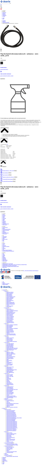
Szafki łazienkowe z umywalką (12, 369)
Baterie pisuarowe (9, 295)
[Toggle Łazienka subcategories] (6, 290)
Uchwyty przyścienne (10, 404)
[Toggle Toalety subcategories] (7, 351)
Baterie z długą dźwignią (11, 303)
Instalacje (3, 21)
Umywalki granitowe (10, 344)
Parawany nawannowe (10, 331)
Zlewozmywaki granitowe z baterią (12, 444)
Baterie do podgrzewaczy (11, 437)
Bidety (8, 359)
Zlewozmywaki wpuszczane (11, 416)
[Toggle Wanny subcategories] (7, 335)
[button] (21, 8)
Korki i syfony (9, 306)
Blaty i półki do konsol (10, 372)
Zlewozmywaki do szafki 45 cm (12, 422)
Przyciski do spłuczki (10, 358)
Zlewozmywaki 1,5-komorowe (12, 429)
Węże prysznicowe (10, 315)
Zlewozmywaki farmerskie (11, 419)
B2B (3, 463)
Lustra (8, 401)
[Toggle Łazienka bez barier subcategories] (11, 399)
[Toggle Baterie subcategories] (7, 291)
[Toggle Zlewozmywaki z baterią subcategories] (13, 443)
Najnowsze (4, 457)
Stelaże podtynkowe (10, 357)
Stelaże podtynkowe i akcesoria (12, 396)
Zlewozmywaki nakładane (11, 420)
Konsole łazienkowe (10, 346)
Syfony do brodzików (10, 393)
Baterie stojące (9, 435)
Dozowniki (8, 381)
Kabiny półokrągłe (10, 326)
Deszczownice (9, 308)
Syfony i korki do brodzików (11, 334)
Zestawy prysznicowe (10, 309)
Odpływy (8, 332)
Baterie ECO (9, 301)
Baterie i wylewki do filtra (11, 439)
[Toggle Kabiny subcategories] (7, 323)
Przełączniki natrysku (10, 321)
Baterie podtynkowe (10, 298)
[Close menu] (11, 287)
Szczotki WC (9, 378)
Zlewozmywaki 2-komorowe (11, 430)
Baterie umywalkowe (10, 292)
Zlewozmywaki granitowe (11, 410)
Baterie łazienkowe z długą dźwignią (12, 403)
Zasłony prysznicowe (10, 384)
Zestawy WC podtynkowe (11, 356)
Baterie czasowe (9, 299)
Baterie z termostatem (10, 297)
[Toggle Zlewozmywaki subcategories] (10, 409)
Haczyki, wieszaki (9, 375)
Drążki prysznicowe (10, 314)
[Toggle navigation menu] (1, 7)
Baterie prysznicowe (10, 311)
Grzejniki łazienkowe (10, 386)
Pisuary (8, 361)
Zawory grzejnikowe (10, 388)
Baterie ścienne (9, 436)
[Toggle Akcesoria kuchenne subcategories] (12, 446)
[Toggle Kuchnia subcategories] (6, 408)
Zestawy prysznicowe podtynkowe (12, 310)
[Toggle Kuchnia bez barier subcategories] (11, 455)
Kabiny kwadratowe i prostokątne (12, 324)
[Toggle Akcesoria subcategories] (8, 373)
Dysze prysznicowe (10, 319)
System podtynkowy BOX (11, 296)
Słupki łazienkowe (10, 371)
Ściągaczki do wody (10, 383)
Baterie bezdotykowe (10, 300)
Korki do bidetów (9, 364)
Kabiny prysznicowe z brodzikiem (12, 328)
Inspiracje (4, 459)
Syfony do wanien (9, 340)
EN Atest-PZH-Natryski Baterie (7, 179)
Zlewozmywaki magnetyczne (11, 414)
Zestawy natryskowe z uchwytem (12, 407)
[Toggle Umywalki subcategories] (8, 342)
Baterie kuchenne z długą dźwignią (12, 456)
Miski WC (8, 406)
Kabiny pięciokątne (10, 325)
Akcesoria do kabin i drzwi (11, 333)
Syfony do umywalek (10, 392)
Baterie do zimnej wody (10, 302)
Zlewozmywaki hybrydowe (11, 413)
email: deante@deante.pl (34, 270)
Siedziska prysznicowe (10, 400)
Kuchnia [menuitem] (3, 11)
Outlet (3, 462)
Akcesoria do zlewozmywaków (12, 451)
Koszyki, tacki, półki (10, 376)
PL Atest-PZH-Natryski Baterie (7, 181)
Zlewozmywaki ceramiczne (11, 412)
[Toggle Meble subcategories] (7, 366)
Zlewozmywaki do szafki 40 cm (12, 421)
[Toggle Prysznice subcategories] (8, 307)
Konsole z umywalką (10, 347)
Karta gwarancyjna (5, 174)
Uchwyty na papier (10, 363)
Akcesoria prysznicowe (10, 322)
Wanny (8, 336)
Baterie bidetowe (9, 294)
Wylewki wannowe (10, 339)
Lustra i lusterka (9, 382)
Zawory (8, 394)
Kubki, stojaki (9, 379)
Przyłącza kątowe (9, 320)
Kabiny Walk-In (9, 327)
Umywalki (8, 402)
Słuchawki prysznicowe (10, 313)
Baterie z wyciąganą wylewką (11, 433)
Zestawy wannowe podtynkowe (12, 341)
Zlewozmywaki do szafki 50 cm (12, 423)
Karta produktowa (5, 172)
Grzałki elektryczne (10, 387)
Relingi (8, 377)
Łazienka (3, 20)
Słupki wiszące (9, 367)
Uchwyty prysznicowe (10, 316)
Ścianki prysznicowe (10, 330)
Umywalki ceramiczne (10, 343)
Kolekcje (3, 458)
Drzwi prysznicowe (10, 329)
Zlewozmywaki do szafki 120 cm (12, 427)
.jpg (1, 168)
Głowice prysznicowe (10, 317)
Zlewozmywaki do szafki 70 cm (12, 425)
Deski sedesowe (9, 355)
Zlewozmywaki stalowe (10, 411)
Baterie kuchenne (9, 432)
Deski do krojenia (9, 447)
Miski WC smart (9, 354)
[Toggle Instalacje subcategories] (8, 385)
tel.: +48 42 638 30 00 (26, 270)
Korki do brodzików (10, 390)
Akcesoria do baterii (5, 22)
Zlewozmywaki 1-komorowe (11, 428)
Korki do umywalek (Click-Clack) (12, 348)
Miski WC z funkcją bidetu (11, 353)
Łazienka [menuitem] (3, 10)
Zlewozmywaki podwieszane (11, 418)
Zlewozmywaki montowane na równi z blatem (14, 417)
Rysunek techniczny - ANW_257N (8, 170)
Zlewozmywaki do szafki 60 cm (12, 424)
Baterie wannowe (9, 338)
